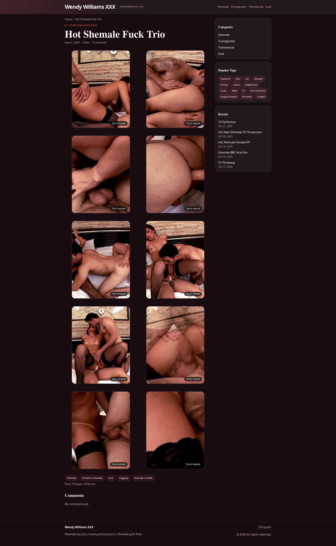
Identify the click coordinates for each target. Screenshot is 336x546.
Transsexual (256, 6)
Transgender (238, 6)
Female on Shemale (92, 477)
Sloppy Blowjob (228, 96)
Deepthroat (251, 84)
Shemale (223, 6)
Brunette (247, 96)
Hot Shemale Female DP (234, 142)
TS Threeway (226, 162)
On (247, 78)
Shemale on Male (143, 477)
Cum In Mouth (257, 90)
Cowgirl (261, 96)
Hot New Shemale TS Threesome (239, 132)
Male (234, 90)
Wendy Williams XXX (90, 6)
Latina (236, 84)
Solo (238, 78)
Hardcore (225, 78)
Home (68, 19)
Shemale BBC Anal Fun (233, 152)
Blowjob (258, 78)
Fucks (223, 90)
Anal (268, 6)
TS (243, 90)
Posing (224, 84)
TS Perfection (227, 122)
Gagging (123, 477)
